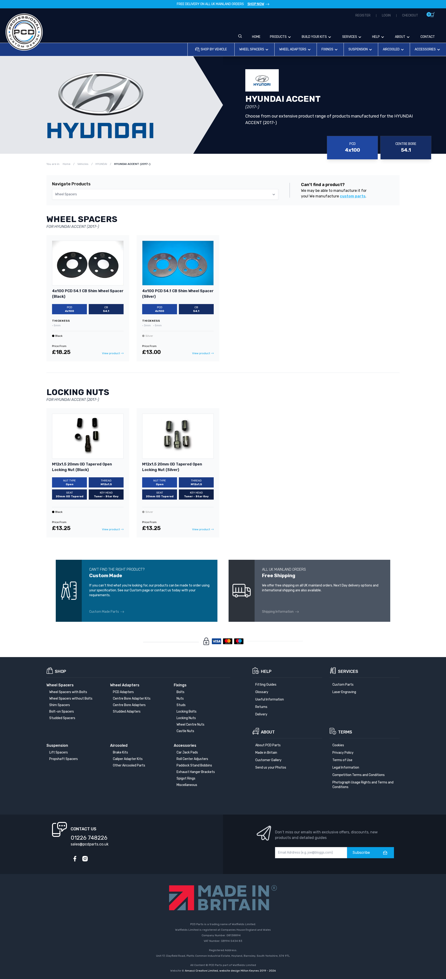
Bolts (180, 692)
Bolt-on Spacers (61, 712)
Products (278, 37)
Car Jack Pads (187, 752)
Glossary (261, 692)
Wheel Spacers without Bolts (70, 699)
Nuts (180, 699)
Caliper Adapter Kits (128, 759)
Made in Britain (266, 753)
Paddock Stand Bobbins (194, 765)
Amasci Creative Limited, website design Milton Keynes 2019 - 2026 (230, 970)
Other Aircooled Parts (129, 765)
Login (386, 15)
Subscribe (361, 852)
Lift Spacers (58, 752)
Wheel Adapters (292, 49)
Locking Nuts (186, 718)
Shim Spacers (59, 705)
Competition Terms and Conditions (358, 775)
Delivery (261, 714)
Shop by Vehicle (214, 49)
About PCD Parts (268, 745)
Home (256, 37)
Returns (261, 707)
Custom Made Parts (104, 612)
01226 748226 (89, 838)
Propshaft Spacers (63, 759)
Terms (345, 732)
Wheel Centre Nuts (190, 725)
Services (349, 37)
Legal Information (345, 767)
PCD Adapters (123, 692)
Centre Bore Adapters (129, 705)
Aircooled (391, 49)
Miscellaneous (187, 785)
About (400, 37)
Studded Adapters (127, 712)
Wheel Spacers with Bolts (68, 692)
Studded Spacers (62, 718)
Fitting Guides (265, 685)
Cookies (338, 745)
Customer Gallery (268, 760)
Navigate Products (71, 184)
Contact (427, 37)
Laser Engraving (344, 692)
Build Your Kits (314, 37)
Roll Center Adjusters (192, 759)
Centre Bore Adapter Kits (132, 699)
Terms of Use (342, 760)
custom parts (352, 196)
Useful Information (269, 699)
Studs (181, 705)
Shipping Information (278, 612)
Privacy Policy (343, 753)
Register (363, 15)
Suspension (358, 49)
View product (111, 353)
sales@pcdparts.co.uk (89, 844)
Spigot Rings (186, 778)
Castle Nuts (185, 731)
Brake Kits (120, 752)
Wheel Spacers (251, 49)
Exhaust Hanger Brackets (196, 772)
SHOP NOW (255, 4)
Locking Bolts (187, 712)
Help (376, 37)
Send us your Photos (270, 767)
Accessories (425, 49)
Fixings (327, 49)
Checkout (410, 15)
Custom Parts (343, 685)
